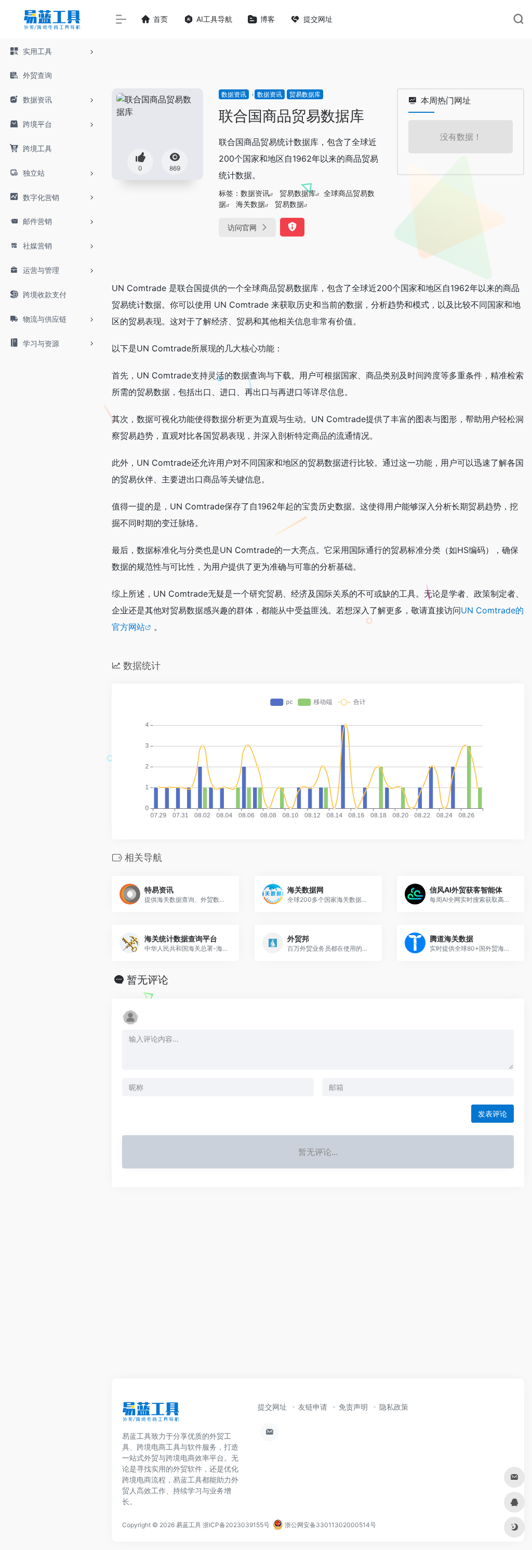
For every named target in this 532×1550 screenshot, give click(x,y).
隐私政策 (393, 1406)
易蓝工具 (188, 1525)
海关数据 (250, 204)
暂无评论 (147, 980)
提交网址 (272, 1406)
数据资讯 (233, 94)
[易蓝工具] (150, 1415)
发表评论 (492, 1113)
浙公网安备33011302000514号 (329, 1525)
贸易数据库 (305, 94)
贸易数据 (289, 204)
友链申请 (312, 1406)
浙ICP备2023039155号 (236, 1525)
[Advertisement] (318, 1293)
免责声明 (353, 1406)
